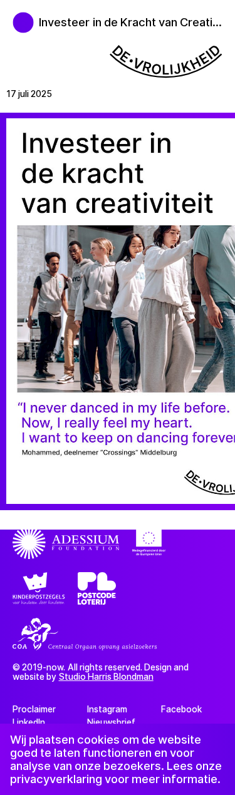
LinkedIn (29, 722)
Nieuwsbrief (111, 722)
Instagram (107, 709)
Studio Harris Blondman (106, 677)
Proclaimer (34, 709)
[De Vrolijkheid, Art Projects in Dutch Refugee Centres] (16, 16)
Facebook (181, 709)
